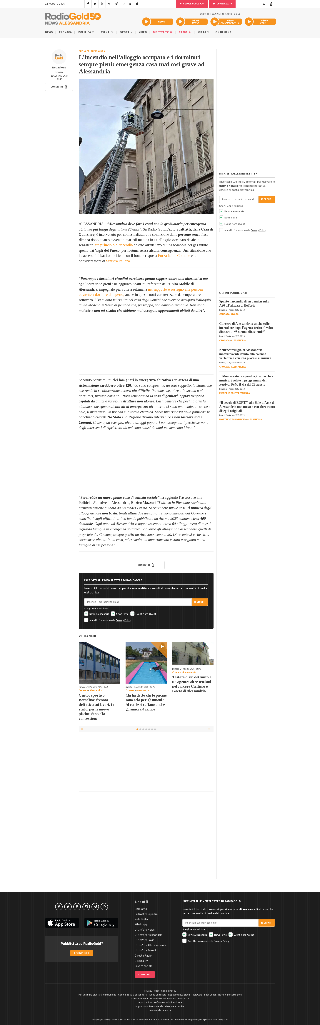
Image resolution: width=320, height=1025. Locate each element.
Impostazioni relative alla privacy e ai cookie (160, 1006)
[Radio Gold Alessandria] (73, 18)
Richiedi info (81, 953)
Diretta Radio (143, 956)
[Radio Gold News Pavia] (192, 21)
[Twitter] (95, 4)
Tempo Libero (238, 419)
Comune (183, 256)
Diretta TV (161, 32)
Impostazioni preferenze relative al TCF (160, 1002)
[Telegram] (116, 4)
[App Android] (130, 4)
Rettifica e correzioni (230, 995)
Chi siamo (141, 909)
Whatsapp (141, 924)
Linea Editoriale (157, 995)
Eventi (106, 32)
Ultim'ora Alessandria (148, 935)
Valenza (245, 393)
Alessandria (98, 51)
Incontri (233, 393)
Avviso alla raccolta (160, 1010)
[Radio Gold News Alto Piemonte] (226, 21)
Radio (183, 32)
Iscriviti (199, 602)
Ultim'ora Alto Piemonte (150, 945)
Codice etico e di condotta (133, 995)
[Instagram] (109, 4)
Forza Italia (166, 256)
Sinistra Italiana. (118, 261)
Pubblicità (141, 919)
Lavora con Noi (144, 966)
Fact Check (210, 995)
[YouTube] (102, 4)
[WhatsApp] (123, 4)
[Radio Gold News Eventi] (260, 21)
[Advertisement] (146, 346)
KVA (226, 1019)
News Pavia (122, 614)
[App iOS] (137, 4)
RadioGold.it (117, 1019)
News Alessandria (99, 614)
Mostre (223, 419)
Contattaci (144, 974)
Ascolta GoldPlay (193, 3)
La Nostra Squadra (146, 914)
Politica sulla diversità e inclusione (97, 995)
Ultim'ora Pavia (144, 940)
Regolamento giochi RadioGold (185, 995)
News (49, 32)
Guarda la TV (224, 3)
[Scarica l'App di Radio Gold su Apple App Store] (62, 923)
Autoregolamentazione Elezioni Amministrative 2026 (160, 999)
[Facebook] (88, 4)
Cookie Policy (168, 991)
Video (143, 32)
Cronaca (65, 32)
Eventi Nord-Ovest (145, 614)
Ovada (235, 314)
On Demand (223, 32)
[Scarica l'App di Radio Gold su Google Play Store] (101, 923)
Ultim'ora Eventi (145, 950)
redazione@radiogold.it (192, 1019)
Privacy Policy (123, 620)
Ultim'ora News (145, 930)
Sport (125, 32)
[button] (59, 87)
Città (202, 32)
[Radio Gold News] (157, 21)
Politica (85, 32)
